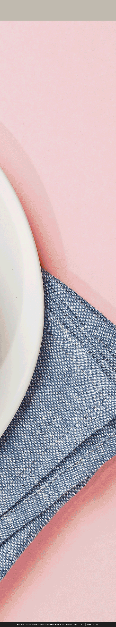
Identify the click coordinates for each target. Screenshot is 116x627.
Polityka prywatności (92, 624)
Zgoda (81, 624)
